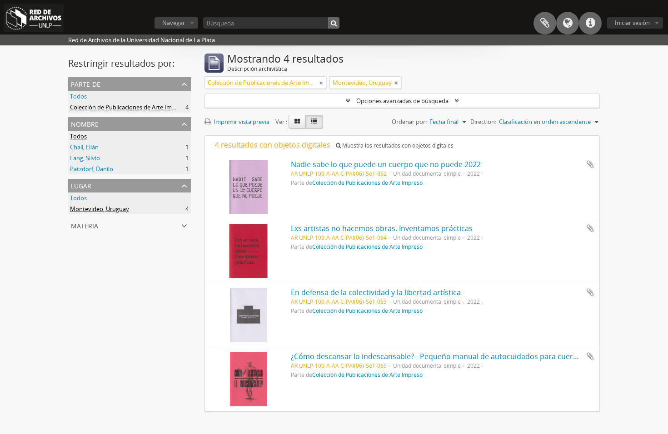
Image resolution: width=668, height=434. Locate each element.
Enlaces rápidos (590, 23)
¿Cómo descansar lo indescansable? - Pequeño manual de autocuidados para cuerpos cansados (455, 356)
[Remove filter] (321, 82)
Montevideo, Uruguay (99, 209)
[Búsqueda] (333, 23)
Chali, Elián (84, 147)
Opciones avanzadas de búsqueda (402, 101)
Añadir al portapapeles (590, 164)
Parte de (85, 83)
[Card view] (297, 121)
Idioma (567, 23)
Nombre (85, 123)
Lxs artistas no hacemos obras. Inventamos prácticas (382, 228)
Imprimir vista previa (240, 122)
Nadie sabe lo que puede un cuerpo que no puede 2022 (386, 164)
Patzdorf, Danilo (91, 169)
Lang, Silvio (85, 158)
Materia (84, 225)
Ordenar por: (409, 122)
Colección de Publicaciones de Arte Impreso (128, 107)
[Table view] (314, 121)
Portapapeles (544, 23)
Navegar (173, 23)
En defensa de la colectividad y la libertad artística (376, 292)
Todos (78, 96)
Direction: (483, 122)
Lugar (81, 185)
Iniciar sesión (632, 23)
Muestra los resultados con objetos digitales (397, 145)
